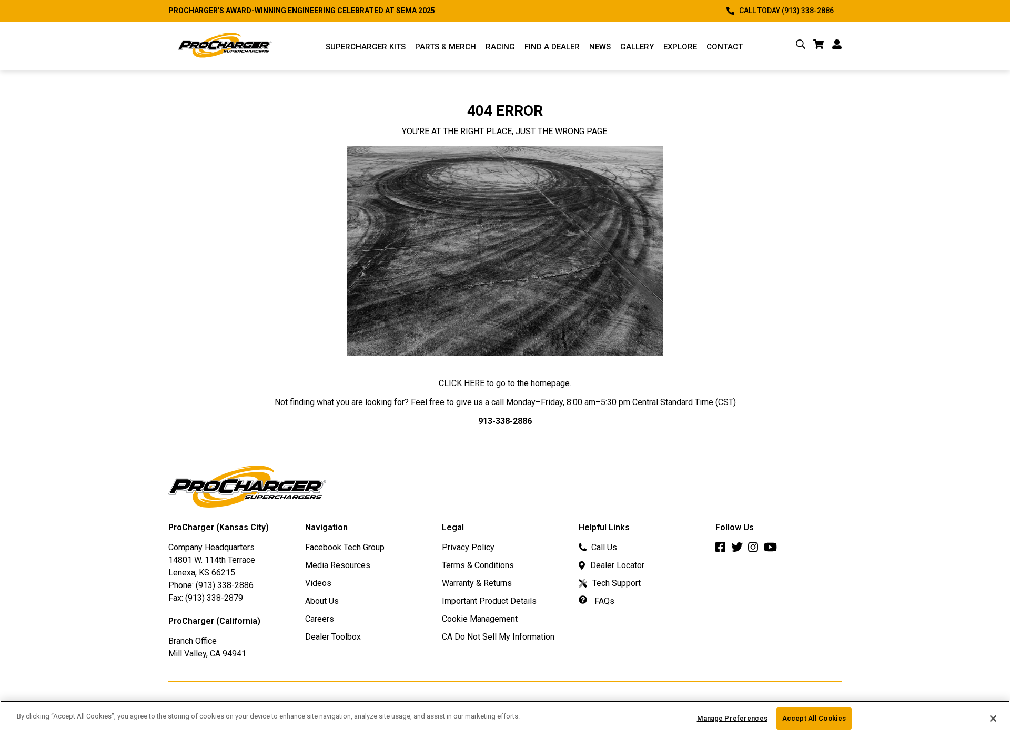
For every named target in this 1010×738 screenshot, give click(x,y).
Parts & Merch (445, 47)
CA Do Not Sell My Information (498, 637)
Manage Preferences (732, 718)
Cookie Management (480, 619)
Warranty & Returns (477, 583)
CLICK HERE (461, 383)
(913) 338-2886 (225, 585)
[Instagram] (756, 550)
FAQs (603, 601)
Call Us (604, 547)
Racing (500, 47)
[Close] (993, 718)
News (600, 47)
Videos (318, 583)
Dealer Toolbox (333, 637)
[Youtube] (773, 550)
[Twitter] (739, 550)
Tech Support (616, 583)
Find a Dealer (552, 47)
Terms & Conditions (478, 565)
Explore (680, 47)
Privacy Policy (468, 547)
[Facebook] (723, 550)
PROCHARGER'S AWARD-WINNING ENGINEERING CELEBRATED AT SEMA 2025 (301, 10)
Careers (319, 619)
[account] (837, 46)
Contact (724, 47)
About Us (322, 601)
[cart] (818, 46)
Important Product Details (489, 601)
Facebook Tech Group (345, 547)
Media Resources (337, 565)
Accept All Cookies (814, 718)
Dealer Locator (617, 565)
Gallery (637, 47)
